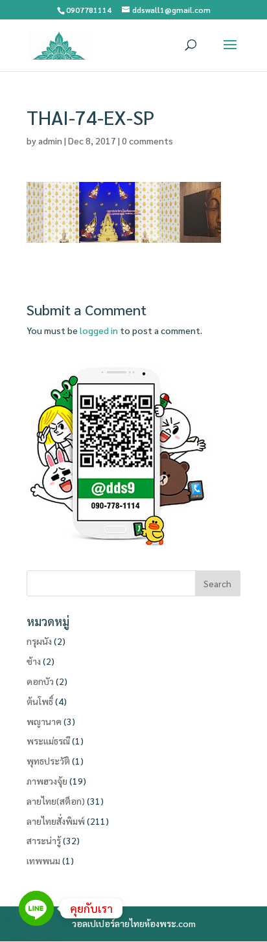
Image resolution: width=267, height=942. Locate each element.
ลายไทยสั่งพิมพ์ (56, 821)
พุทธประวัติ (48, 761)
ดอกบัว (40, 681)
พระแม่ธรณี (48, 740)
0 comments (147, 140)
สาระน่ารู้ (44, 840)
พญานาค (44, 721)
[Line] (36, 908)
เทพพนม (43, 860)
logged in (99, 330)
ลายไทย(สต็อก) (56, 801)
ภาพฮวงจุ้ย (47, 781)
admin (50, 140)
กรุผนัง (39, 641)
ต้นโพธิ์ (40, 701)
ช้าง (34, 661)
